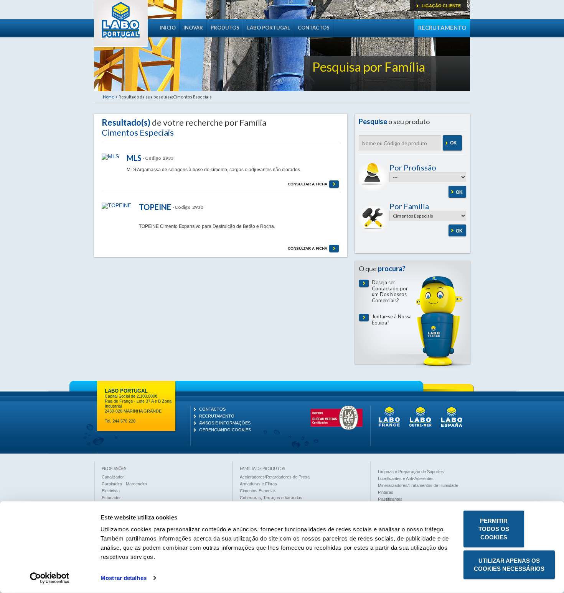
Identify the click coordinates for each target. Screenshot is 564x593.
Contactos (314, 28)
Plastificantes (390, 499)
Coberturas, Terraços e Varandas (271, 497)
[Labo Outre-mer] (420, 426)
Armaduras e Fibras (258, 484)
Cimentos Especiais (258, 490)
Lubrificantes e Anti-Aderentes (406, 478)
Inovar (193, 28)
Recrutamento (442, 27)
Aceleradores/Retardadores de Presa (275, 477)
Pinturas (385, 492)
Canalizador (113, 477)
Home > (110, 96)
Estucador (111, 497)
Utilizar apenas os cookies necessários (509, 564)
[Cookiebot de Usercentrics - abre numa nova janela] (49, 578)
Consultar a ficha (307, 184)
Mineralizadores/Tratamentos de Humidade (418, 485)
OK (453, 143)
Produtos (225, 28)
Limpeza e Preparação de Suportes (411, 471)
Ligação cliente (441, 5)
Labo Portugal (121, 24)
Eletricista (111, 490)
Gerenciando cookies (225, 430)
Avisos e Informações (225, 423)
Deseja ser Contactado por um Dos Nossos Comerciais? (390, 291)
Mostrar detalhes (124, 578)
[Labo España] (451, 426)
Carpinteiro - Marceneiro (124, 484)
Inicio (168, 28)
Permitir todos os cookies (493, 529)
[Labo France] (389, 426)
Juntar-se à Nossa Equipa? (392, 320)
